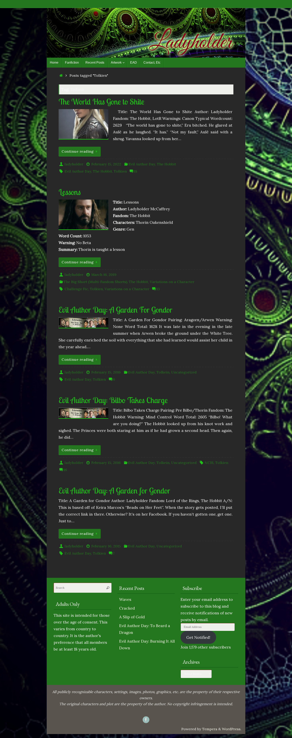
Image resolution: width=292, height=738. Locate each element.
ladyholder (74, 164)
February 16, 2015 (106, 546)
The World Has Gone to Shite (101, 102)
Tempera (209, 729)
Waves (125, 599)
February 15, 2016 (106, 372)
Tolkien (120, 171)
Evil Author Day (142, 164)
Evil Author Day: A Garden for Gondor (114, 491)
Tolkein (163, 372)
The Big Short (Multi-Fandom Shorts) (95, 281)
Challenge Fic (76, 289)
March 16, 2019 (103, 274)
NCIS (209, 462)
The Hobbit (166, 164)
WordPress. (231, 729)
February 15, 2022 (106, 164)
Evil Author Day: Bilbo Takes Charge (113, 400)
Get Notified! (198, 637)
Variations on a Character (172, 281)
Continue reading (78, 151)
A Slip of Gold (132, 616)
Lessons (70, 192)
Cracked (127, 608)
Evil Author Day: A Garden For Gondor (115, 310)
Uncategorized (184, 372)
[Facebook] (146, 719)
